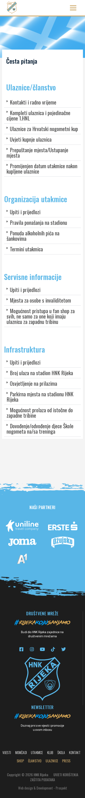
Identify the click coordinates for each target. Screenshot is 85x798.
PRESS (66, 760)
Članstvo (35, 760)
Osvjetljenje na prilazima (33, 383)
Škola (61, 752)
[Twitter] (63, 649)
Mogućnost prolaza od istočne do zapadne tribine (40, 412)
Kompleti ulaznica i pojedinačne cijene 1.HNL (38, 115)
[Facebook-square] (21, 649)
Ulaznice (52, 760)
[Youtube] (42, 649)
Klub (50, 752)
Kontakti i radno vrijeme (33, 102)
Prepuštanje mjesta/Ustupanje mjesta (37, 152)
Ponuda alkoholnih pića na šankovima (33, 235)
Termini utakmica (26, 249)
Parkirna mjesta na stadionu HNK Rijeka (40, 396)
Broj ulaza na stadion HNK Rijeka (41, 373)
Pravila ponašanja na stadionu (38, 222)
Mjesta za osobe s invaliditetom (40, 300)
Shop (20, 760)
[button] (73, 7)
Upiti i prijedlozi (25, 212)
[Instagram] (32, 649)
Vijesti (6, 752)
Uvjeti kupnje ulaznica (31, 139)
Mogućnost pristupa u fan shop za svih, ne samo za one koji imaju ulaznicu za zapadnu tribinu (41, 316)
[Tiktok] (53, 649)
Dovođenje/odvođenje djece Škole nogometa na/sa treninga (40, 428)
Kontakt (74, 752)
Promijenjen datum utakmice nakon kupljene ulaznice (42, 168)
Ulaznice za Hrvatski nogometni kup (44, 129)
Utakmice (37, 752)
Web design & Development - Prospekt (42, 788)
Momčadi (21, 752)
